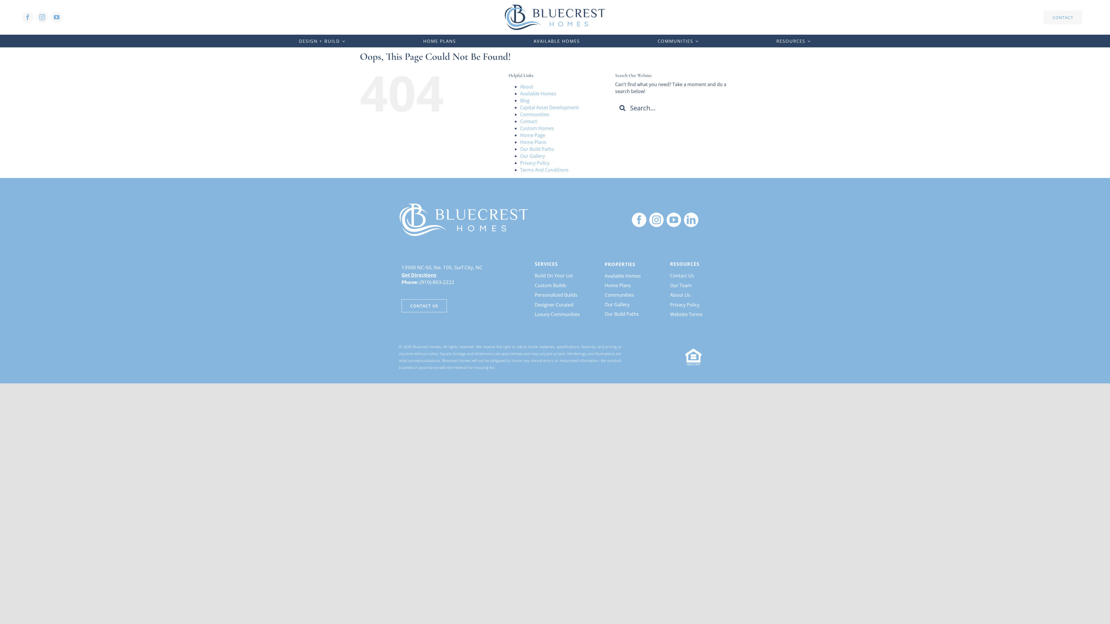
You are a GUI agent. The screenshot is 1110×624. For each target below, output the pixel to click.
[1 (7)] (464, 205)
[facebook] (28, 17)
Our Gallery (532, 156)
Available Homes (538, 93)
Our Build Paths (537, 149)
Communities (534, 114)
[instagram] (42, 17)
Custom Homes (537, 128)
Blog (525, 100)
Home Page (532, 135)
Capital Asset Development (549, 107)
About (526, 86)
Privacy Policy (535, 163)
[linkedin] (691, 220)
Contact (528, 121)
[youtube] (56, 17)
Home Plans (533, 142)
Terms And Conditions (544, 170)
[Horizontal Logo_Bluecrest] (555, 6)
